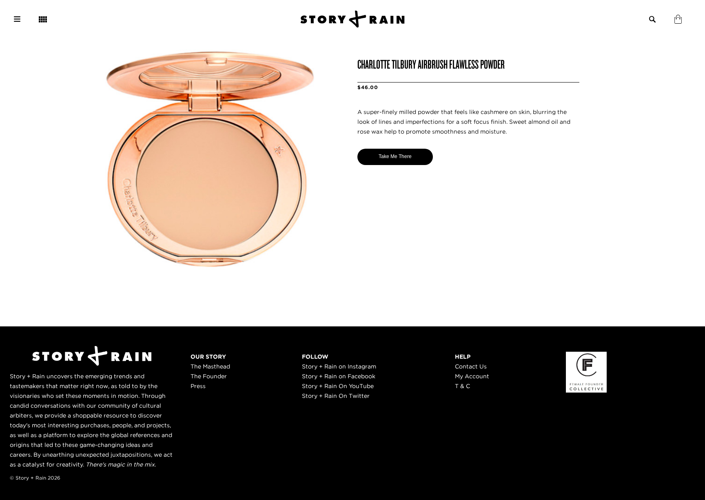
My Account (472, 376)
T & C (462, 386)
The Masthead (210, 366)
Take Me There (395, 156)
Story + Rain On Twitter (336, 396)
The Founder (209, 376)
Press (198, 386)
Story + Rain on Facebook (338, 376)
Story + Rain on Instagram (339, 366)
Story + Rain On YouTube (338, 386)
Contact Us (471, 366)
